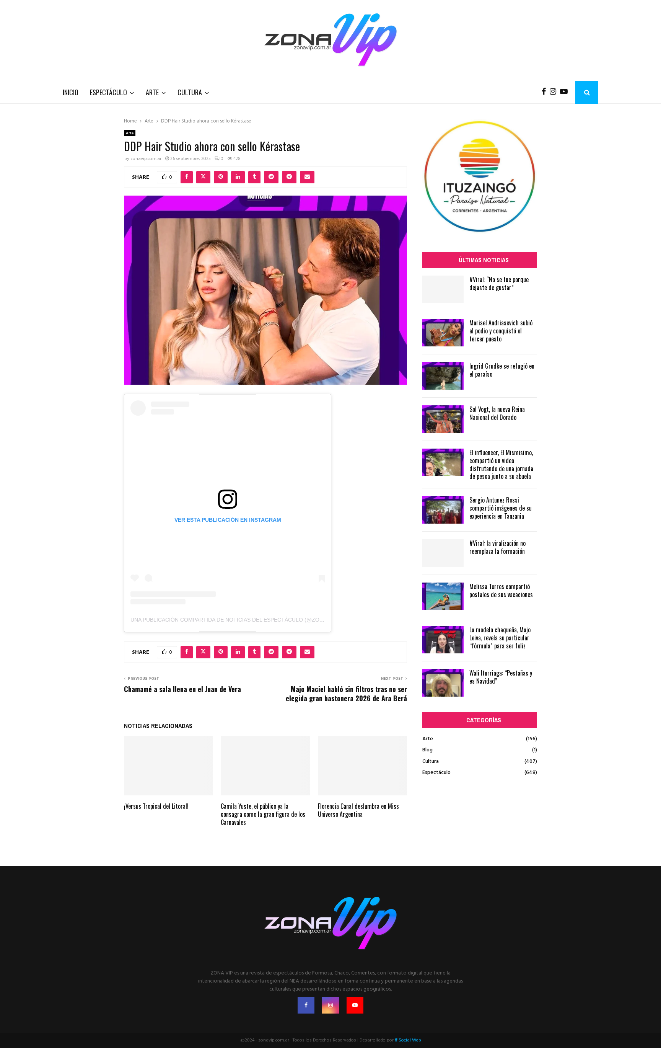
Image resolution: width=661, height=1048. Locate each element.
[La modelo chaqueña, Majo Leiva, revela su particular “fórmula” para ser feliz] (443, 639)
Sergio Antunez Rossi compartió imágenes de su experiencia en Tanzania (500, 508)
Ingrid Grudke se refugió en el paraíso (501, 370)
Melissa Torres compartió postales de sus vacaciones (501, 590)
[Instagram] (555, 92)
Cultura (189, 92)
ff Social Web (408, 1040)
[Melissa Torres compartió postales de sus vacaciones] (443, 596)
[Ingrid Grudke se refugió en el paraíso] (443, 376)
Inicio (70, 92)
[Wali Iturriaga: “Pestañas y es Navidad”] (443, 683)
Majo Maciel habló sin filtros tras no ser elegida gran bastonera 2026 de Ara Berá (346, 693)
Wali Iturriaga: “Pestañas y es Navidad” (500, 677)
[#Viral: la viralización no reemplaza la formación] (443, 553)
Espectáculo (108, 92)
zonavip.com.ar (145, 159)
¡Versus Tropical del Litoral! (156, 806)
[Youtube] (565, 92)
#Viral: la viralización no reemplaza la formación (497, 547)
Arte (152, 92)
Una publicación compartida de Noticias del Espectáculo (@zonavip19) (236, 620)
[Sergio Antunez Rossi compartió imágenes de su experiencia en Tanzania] (443, 510)
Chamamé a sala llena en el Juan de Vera (182, 689)
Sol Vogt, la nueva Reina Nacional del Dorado (497, 413)
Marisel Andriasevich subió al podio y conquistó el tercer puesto (500, 330)
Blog (427, 750)
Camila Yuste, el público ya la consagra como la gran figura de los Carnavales (263, 814)
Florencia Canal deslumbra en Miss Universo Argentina (358, 810)
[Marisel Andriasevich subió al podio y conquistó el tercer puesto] (443, 332)
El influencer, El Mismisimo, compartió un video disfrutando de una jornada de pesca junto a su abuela (501, 464)
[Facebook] (546, 92)
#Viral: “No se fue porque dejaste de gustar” (499, 283)
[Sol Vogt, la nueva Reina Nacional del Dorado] (443, 419)
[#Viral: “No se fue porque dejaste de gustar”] (443, 289)
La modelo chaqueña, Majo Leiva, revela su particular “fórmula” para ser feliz (500, 637)
